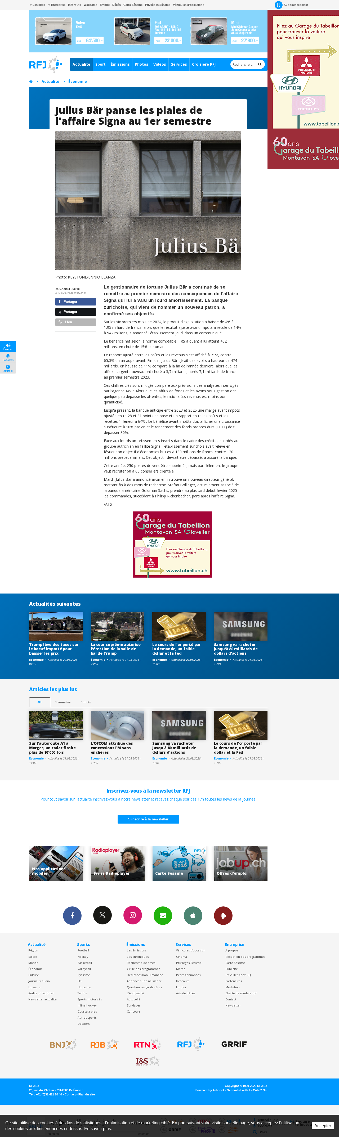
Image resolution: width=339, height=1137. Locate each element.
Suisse (32, 956)
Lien (68, 322)
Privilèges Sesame (189, 962)
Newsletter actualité (42, 999)
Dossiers (34, 987)
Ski (80, 981)
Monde (33, 962)
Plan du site (86, 1094)
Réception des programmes (245, 956)
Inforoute (74, 4)
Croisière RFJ (204, 64)
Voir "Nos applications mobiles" (243, 863)
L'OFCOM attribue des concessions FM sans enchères (112, 748)
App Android (223, 915)
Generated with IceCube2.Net (247, 1090)
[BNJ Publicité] (61, 1044)
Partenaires (233, 981)
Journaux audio (39, 981)
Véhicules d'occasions (188, 4)
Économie (77, 81)
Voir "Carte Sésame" (120, 863)
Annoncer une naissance (144, 981)
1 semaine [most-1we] (62, 702)
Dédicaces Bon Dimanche (145, 975)
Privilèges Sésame (157, 4)
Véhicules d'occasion (190, 950)
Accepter (322, 1125)
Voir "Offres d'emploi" (182, 863)
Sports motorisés (90, 999)
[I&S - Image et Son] (148, 1061)
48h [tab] (39, 702)
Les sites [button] (38, 4)
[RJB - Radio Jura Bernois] (104, 1044)
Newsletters (163, 915)
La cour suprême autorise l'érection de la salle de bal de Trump (116, 649)
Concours (133, 1011)
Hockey (83, 956)
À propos (231, 950)
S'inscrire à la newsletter (148, 819)
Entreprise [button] (57, 4)
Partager (70, 302)
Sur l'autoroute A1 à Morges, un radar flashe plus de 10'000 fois (52, 748)
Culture (33, 975)
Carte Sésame (132, 4)
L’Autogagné (135, 993)
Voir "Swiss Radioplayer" (59, 863)
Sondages (133, 1005)
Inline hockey (87, 1005)
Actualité (81, 64)
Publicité (231, 968)
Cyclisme (84, 975)
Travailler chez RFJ (238, 975)
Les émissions (136, 950)
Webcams (90, 4)
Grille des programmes (143, 968)
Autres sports (87, 1017)
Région (33, 950)
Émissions (120, 64)
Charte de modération (241, 993)
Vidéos (159, 64)
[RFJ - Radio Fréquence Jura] (191, 1044)
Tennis (82, 993)
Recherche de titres (141, 962)
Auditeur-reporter (296, 4)
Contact (230, 999)
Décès (116, 4)
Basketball (85, 962)
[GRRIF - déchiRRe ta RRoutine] (234, 1044)
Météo (180, 968)
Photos (141, 64)
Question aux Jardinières (144, 987)
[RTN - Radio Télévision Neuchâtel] (148, 1044)
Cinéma (181, 956)
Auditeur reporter (41, 993)
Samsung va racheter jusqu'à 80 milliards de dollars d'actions (236, 649)
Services (179, 64)
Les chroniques (138, 956)
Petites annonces (188, 975)
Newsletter (233, 1005)
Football (83, 950)
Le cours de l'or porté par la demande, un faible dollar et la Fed (176, 649)
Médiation (232, 987)
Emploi (105, 4)
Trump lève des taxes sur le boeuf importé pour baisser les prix (54, 649)
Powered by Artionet (209, 1090)
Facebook (72, 915)
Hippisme (84, 987)
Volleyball (84, 968)
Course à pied (87, 1011)
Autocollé (133, 999)
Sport (100, 64)
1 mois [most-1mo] (86, 702)
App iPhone (193, 915)
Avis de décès (185, 993)
